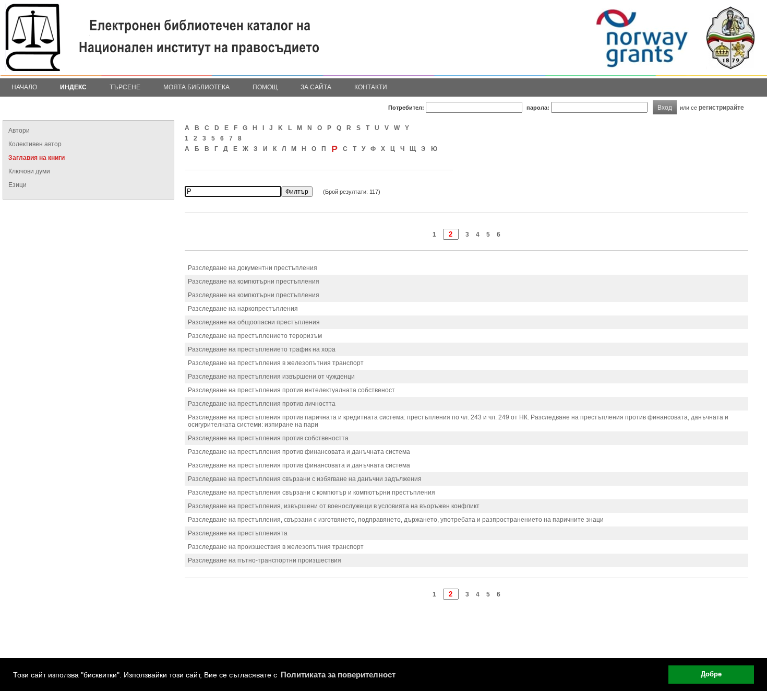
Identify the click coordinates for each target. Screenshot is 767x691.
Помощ (265, 87)
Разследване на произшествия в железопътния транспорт (276, 547)
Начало (24, 87)
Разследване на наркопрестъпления (243, 308)
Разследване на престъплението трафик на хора (261, 349)
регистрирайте (721, 107)
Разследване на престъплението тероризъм (255, 335)
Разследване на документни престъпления (252, 268)
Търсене (125, 87)
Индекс (73, 87)
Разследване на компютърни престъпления (253, 281)
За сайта (316, 87)
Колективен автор (35, 144)
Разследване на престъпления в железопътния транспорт (276, 363)
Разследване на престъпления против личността (261, 403)
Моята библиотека (196, 87)
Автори (19, 130)
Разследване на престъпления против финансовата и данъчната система (299, 451)
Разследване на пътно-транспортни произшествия (264, 560)
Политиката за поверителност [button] (338, 674)
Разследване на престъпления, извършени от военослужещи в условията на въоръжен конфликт (334, 506)
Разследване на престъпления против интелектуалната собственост (291, 390)
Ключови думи (29, 171)
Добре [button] (711, 674)
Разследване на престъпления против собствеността (268, 438)
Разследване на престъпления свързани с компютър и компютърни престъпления (311, 492)
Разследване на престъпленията (237, 533)
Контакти (370, 87)
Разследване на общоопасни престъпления (254, 322)
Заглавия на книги (36, 157)
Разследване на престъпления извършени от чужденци (271, 376)
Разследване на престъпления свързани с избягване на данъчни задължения (305, 479)
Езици (17, 185)
